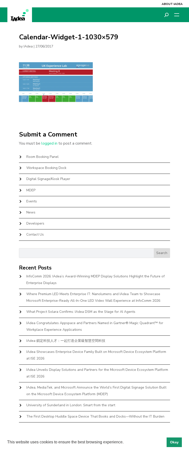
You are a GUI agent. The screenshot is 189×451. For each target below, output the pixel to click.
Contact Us (35, 234)
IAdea (28, 46)
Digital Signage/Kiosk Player (48, 179)
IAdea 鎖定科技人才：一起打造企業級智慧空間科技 (65, 340)
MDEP (30, 190)
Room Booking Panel (42, 156)
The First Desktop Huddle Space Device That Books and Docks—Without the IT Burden (95, 416)
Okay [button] (174, 442)
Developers (35, 223)
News (30, 212)
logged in (49, 143)
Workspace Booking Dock (46, 167)
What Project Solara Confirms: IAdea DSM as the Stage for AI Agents (80, 311)
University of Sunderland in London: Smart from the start (70, 405)
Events (31, 201)
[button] (125, 442)
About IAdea (172, 4)
